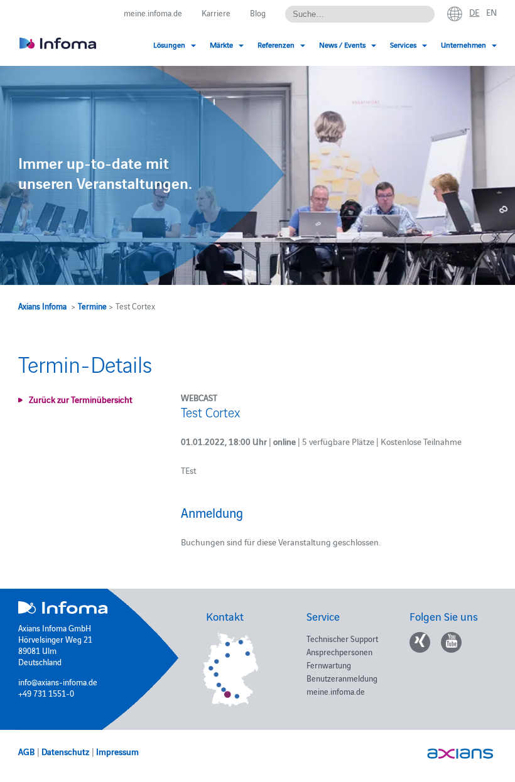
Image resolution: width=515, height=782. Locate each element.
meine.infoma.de (153, 12)
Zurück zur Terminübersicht (81, 399)
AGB (26, 751)
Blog (258, 12)
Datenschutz (65, 751)
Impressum (117, 751)
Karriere (216, 12)
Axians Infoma (42, 305)
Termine (92, 305)
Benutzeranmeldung (341, 677)
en (491, 12)
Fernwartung (328, 664)
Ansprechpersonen (339, 651)
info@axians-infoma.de (57, 681)
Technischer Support (342, 638)
